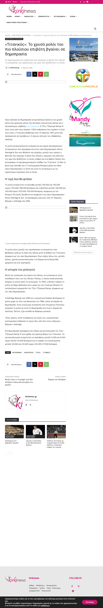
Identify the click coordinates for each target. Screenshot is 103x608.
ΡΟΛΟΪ (38, 352)
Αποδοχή (90, 602)
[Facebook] (80, 2)
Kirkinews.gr (14, 68)
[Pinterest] (40, 74)
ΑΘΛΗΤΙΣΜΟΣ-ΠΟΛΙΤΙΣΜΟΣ (21, 35)
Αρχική (7, 35)
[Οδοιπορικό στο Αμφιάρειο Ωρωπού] (73, 210)
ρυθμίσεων (45, 605)
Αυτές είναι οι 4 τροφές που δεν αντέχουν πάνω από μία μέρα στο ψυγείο (19, 382)
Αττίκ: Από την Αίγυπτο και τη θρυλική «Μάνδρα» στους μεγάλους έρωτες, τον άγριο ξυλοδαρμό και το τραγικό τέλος (89, 242)
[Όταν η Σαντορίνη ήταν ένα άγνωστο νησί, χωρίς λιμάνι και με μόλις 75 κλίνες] (73, 218)
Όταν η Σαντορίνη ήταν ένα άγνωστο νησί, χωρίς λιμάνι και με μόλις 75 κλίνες (88, 220)
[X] (84, 2)
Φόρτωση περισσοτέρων (83, 252)
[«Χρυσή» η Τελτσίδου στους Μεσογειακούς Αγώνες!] (73, 230)
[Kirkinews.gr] (22, 9)
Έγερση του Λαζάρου (57, 379)
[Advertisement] (83, 162)
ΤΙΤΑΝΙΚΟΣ (46, 352)
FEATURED (51, 437)
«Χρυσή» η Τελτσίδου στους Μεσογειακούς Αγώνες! (87, 230)
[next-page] (10, 453)
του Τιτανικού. (33, 126)
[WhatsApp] (46, 74)
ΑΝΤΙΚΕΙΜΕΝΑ (16, 352)
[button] (95, 29)
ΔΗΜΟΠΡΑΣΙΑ (28, 352)
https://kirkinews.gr (31, 400)
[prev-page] (6, 453)
